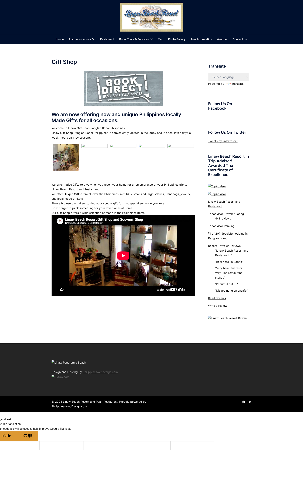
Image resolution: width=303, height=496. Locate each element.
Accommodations (80, 39)
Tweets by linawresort (223, 141)
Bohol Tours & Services (134, 39)
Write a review (217, 305)
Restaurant (107, 39)
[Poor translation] (27, 436)
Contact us (240, 39)
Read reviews (217, 298)
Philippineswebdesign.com (100, 372)
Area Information (201, 39)
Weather (222, 39)
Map (160, 39)
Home (60, 39)
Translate (237, 83)
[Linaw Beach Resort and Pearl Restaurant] (151, 17)
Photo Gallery (177, 39)
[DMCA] (60, 376)
